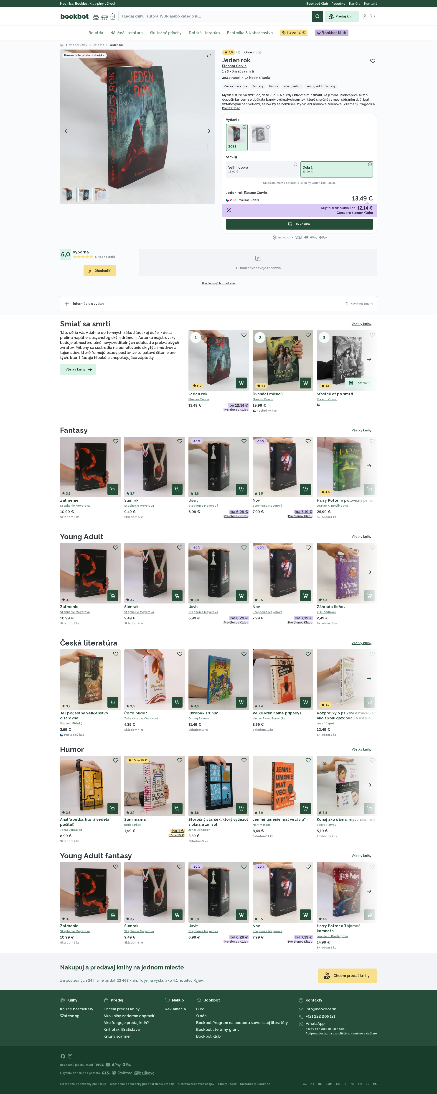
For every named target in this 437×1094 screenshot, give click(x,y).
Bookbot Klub (208, 1036)
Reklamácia (175, 1009)
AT (312, 1084)
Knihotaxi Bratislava (122, 1029)
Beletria (96, 33)
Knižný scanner (117, 1036)
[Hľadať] (317, 16)
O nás (201, 1016)
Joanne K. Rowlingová (332, 505)
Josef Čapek (326, 723)
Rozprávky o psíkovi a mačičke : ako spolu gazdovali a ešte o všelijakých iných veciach (346, 718)
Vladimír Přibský (71, 723)
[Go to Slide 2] (85, 195)
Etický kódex (227, 1084)
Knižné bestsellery (76, 1009)
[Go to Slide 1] (69, 195)
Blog (200, 1009)
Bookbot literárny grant (217, 1029)
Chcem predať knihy (122, 1009)
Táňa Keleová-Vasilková (141, 718)
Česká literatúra (89, 643)
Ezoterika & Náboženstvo (250, 33)
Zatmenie (69, 500)
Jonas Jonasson (71, 829)
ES (338, 1084)
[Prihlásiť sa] (365, 16)
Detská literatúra (204, 33)
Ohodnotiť (252, 52)
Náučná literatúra (126, 33)
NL (353, 1084)
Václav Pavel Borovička (269, 718)
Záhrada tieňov (331, 607)
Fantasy (74, 430)
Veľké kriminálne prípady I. (277, 713)
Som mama (135, 819)
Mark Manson (262, 824)
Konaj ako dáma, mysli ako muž (346, 819)
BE (368, 1084)
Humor (72, 749)
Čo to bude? (135, 713)
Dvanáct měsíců (268, 394)
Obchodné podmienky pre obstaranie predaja (142, 1084)
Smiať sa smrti (85, 324)
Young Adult (81, 536)
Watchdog (69, 1016)
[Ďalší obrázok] (209, 131)
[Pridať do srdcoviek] (373, 61)
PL (375, 1084)
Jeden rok (197, 394)
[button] (137, 127)
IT (345, 1084)
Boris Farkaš (132, 824)
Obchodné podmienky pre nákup (83, 1084)
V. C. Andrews (326, 612)
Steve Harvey (326, 824)
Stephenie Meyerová (75, 505)
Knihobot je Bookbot (255, 1084)
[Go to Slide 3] (102, 195)
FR (360, 1084)
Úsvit (193, 500)
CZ (305, 1084)
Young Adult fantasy (96, 855)
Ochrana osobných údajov (196, 1084)
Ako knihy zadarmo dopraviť (129, 1016)
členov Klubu (362, 213)
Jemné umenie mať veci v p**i (280, 819)
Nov (256, 500)
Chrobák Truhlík (203, 713)
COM (329, 1084)
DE (320, 1084)
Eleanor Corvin (234, 66)
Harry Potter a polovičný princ (345, 500)
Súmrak (131, 500)
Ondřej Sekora (198, 718)
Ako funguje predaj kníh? (126, 1023)
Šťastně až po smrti (335, 394)
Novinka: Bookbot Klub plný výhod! (87, 3)
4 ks (300, 183)
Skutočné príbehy (166, 33)
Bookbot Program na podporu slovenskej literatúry (242, 1023)
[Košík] (373, 16)
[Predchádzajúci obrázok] (66, 131)
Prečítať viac (231, 108)
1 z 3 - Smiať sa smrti (238, 71)
